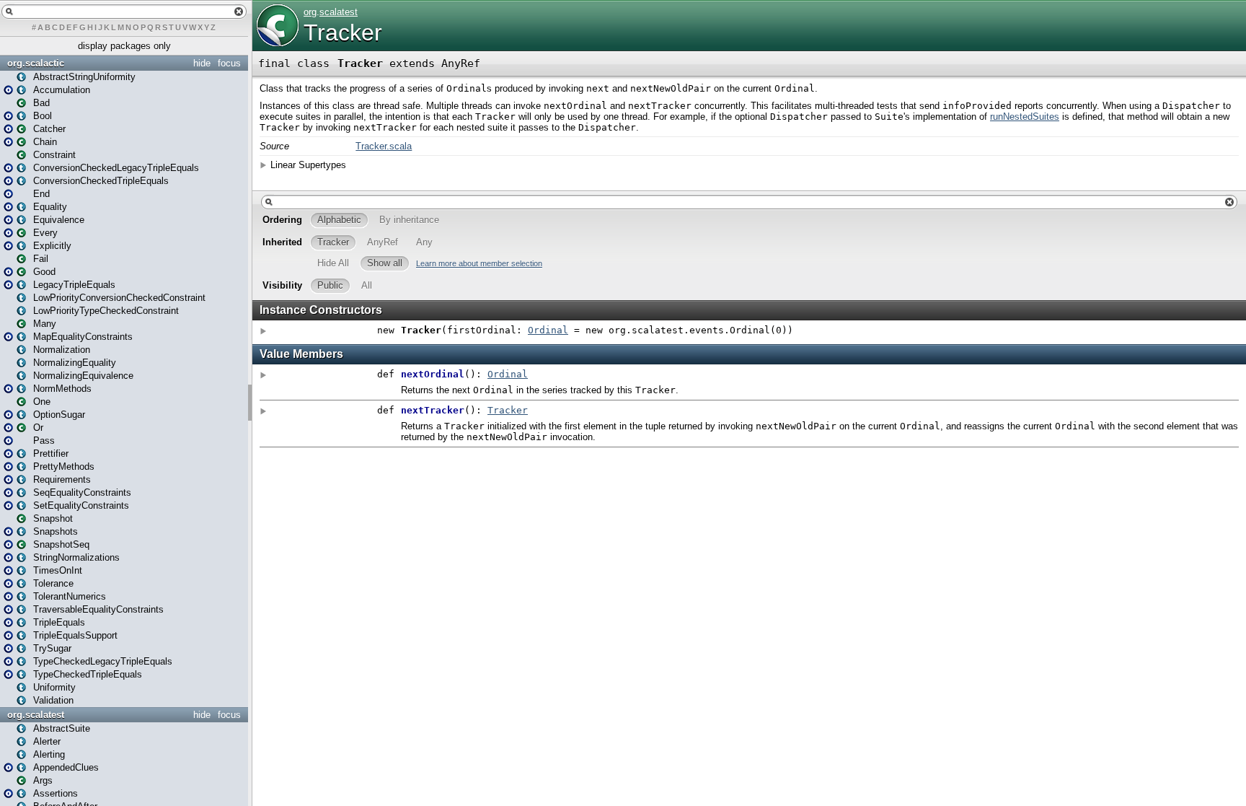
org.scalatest (35, 714)
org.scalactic (35, 63)
